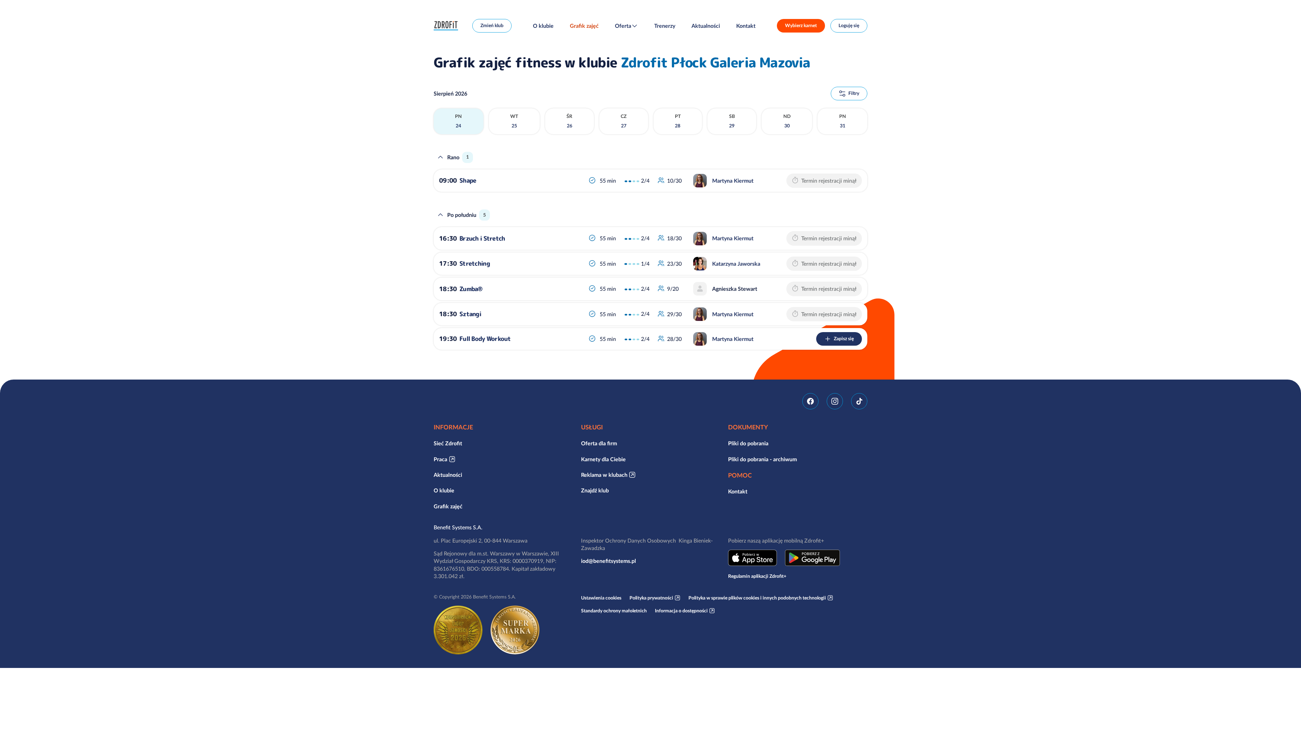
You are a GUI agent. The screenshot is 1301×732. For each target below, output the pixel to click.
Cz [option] (623, 121)
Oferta (623, 26)
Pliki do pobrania (748, 443)
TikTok (859, 401)
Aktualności (705, 26)
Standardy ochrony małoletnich (614, 610)
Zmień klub (491, 25)
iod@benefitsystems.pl (608, 561)
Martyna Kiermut (732, 181)
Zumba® (471, 289)
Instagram (835, 401)
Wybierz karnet (801, 25)
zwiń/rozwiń (440, 157)
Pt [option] (678, 121)
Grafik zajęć (584, 26)
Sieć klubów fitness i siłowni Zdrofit (447, 25)
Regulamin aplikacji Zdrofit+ (757, 576)
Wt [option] (514, 121)
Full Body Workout (485, 338)
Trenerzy (664, 26)
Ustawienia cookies (601, 598)
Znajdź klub (595, 490)
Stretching (474, 263)
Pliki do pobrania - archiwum (762, 459)
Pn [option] (458, 121)
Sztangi (470, 314)
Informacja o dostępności (681, 610)
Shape (467, 180)
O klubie (543, 26)
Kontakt (746, 26)
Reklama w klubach (604, 475)
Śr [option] (569, 121)
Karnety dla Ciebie (603, 459)
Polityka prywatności (651, 598)
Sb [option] (732, 121)
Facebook (810, 401)
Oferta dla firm (599, 443)
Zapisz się (844, 338)
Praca (440, 459)
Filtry (853, 93)
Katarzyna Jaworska (736, 264)
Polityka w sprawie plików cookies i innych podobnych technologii (757, 598)
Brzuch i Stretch (482, 238)
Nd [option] (787, 121)
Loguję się (849, 25)
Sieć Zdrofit (448, 443)
